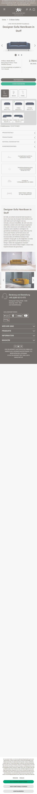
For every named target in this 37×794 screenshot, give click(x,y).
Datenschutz (15, 777)
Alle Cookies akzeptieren (18, 782)
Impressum (22, 777)
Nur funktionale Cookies (18, 786)
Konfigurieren (18, 791)
